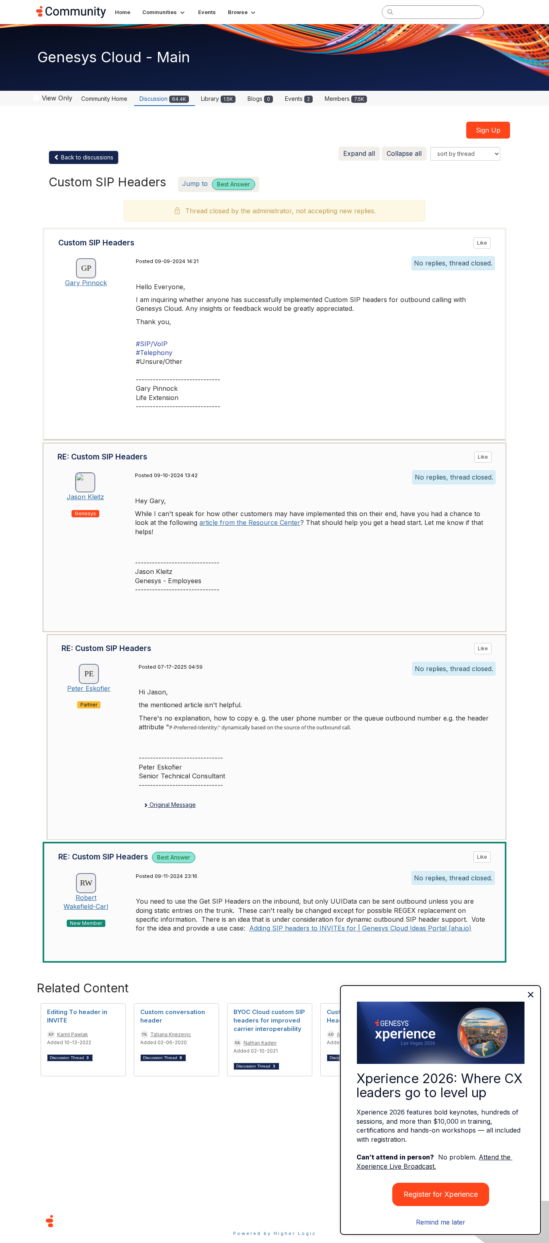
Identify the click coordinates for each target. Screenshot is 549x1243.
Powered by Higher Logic (274, 1233)
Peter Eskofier (89, 688)
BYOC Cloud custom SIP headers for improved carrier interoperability (269, 1020)
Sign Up (488, 130)
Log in (502, 11)
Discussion (162, 98)
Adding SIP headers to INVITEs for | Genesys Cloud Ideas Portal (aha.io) (360, 928)
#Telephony (154, 353)
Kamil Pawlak (72, 1034)
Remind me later (440, 1222)
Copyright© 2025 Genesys (104, 1220)
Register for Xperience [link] (441, 1194)
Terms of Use (246, 1220)
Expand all (359, 153)
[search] (390, 11)
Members (344, 98)
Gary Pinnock (86, 283)
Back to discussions (86, 157)
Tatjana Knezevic (170, 1034)
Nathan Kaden (260, 1043)
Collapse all (404, 153)
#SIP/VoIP (152, 344)
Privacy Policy (300, 1220)
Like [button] (482, 243)
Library (217, 98)
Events (297, 98)
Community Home (104, 98)
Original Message (172, 804)
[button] (164, 12)
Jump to (216, 184)
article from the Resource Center (249, 522)
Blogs (259, 98)
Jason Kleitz (85, 497)
